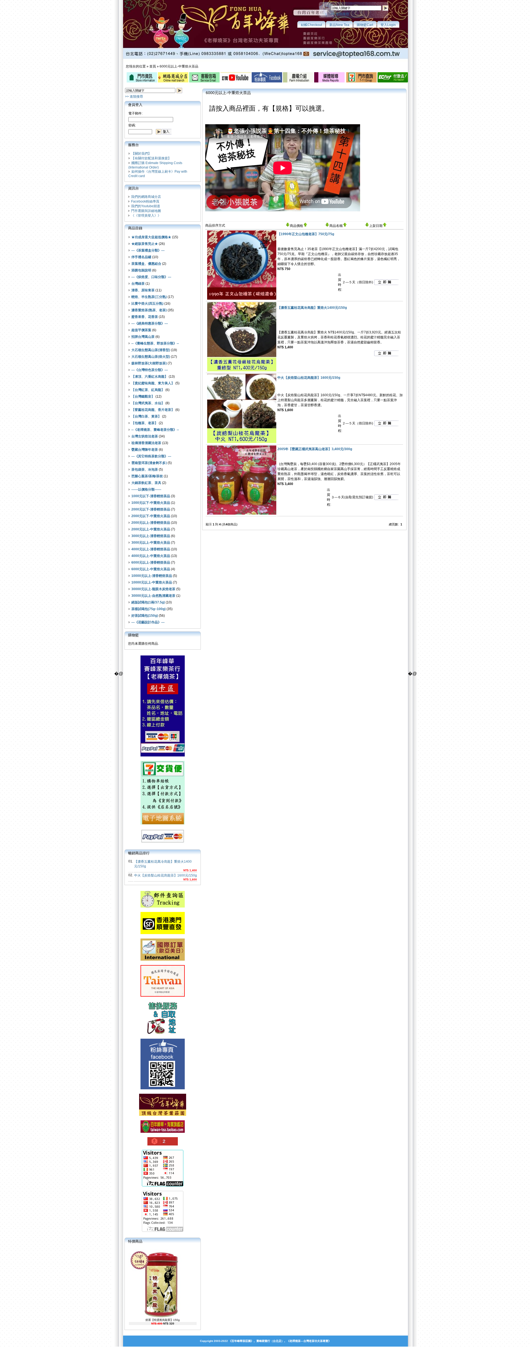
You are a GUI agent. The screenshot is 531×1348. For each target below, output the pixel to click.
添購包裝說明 (141, 270)
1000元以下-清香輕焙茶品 (150, 496)
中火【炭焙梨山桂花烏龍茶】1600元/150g (165, 875)
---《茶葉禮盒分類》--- (148, 250)
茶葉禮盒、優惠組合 (146, 264)
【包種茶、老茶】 (144, 423)
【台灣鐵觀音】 (143, 396)
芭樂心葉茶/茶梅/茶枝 (147, 476)
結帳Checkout (311, 25)
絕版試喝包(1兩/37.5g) (148, 602)
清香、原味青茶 (143, 290)
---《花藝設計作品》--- (148, 622)
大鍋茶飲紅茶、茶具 (146, 483)
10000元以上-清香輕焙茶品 (151, 576)
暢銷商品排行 (139, 853)
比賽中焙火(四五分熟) (147, 303)
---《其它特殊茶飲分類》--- (151, 456)
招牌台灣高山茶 (143, 337)
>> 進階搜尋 (340, 14)
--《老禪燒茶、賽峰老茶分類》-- (155, 430)
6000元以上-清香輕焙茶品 (150, 562)
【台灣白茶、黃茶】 (146, 416)
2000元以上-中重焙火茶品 (150, 529)
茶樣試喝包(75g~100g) (148, 609)
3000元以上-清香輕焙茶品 (150, 536)
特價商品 (135, 1241)
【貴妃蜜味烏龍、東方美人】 (153, 383)
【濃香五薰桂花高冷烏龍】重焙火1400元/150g (312, 308)
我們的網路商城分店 (146, 197)
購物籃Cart (365, 25)
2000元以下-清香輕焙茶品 (150, 509)
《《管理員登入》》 (146, 215)
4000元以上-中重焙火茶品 (150, 556)
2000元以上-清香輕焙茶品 (150, 523)
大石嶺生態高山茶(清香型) (150, 350)
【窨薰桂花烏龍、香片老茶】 (153, 410)
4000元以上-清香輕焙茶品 (150, 549)
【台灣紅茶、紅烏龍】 (148, 390)
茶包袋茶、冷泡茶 (144, 469)
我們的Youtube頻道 (145, 206)
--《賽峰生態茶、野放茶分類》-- (155, 343)
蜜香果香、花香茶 (144, 317)
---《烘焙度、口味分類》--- (151, 277)
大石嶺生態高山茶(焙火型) (150, 357)
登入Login (388, 25)
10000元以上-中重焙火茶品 (151, 582)
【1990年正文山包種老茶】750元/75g (305, 234)
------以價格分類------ (146, 489)
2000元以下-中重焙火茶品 (150, 516)
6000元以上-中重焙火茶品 (179, 66)
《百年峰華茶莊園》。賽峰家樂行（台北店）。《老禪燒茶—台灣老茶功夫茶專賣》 (280, 1340)
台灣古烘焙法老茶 (144, 436)
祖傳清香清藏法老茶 (146, 443)
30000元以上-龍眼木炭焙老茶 (153, 589)
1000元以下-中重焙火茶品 (150, 503)
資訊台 (133, 188)
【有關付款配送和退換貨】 (151, 158)
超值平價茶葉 (141, 330)
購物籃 (133, 635)
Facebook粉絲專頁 (145, 201)
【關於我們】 (141, 153)
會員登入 (135, 105)
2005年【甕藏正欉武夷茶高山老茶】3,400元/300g (314, 449)
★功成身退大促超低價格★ (151, 237)
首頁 (152, 66)
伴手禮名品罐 (141, 257)
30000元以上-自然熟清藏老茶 (153, 596)
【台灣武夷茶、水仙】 (148, 403)
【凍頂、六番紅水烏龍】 (149, 377)
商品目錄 (135, 228)
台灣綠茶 (138, 284)
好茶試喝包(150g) (144, 616)
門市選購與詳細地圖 (146, 211)
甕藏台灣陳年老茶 (144, 450)
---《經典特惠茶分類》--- (149, 323)
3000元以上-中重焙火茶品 (150, 543)
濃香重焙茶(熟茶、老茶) (149, 310)
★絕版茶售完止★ (144, 244)
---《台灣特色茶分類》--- (149, 370)
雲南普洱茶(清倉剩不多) (149, 463)
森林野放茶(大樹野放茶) (149, 363)
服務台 (133, 145)
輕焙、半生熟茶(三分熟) (149, 297)
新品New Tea (339, 25)
